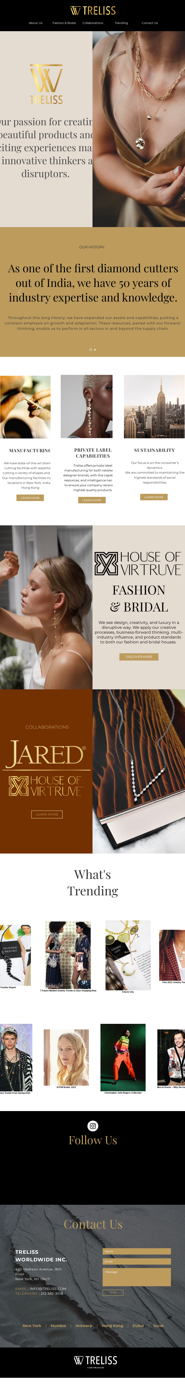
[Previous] (19, 292)
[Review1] (95, 350)
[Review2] (90, 349)
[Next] (165, 292)
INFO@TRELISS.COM (48, 1289)
